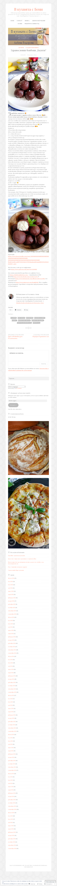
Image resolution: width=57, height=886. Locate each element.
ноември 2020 (11, 803)
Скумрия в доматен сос (40, 335)
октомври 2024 (12, 650)
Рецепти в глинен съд (32, 23)
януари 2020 (11, 835)
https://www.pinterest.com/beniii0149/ (27, 282)
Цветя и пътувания (38, 20)
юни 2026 (10, 584)
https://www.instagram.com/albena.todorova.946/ (30, 278)
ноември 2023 (11, 685)
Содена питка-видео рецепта (16, 570)
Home (12, 20)
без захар (21, 318)
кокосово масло (24, 320)
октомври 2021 (12, 767)
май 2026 (10, 588)
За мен (20, 23)
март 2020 (11, 829)
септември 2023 (12, 692)
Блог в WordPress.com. (17, 865)
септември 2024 (12, 653)
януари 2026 (11, 601)
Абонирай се (13, 405)
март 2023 (10, 711)
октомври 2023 (12, 689)
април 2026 (11, 591)
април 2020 (11, 825)
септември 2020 (12, 809)
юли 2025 (10, 620)
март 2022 (10, 750)
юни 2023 (10, 702)
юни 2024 (10, 663)
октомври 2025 (12, 610)
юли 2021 (10, 777)
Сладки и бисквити (32, 47)
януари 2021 (11, 796)
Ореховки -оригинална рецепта (16, 555)
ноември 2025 (11, 607)
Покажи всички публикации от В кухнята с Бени (30, 303)
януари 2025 (11, 640)
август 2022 (11, 734)
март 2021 (10, 790)
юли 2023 (10, 698)
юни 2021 (10, 780)
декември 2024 (12, 643)
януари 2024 (11, 679)
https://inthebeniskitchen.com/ (19, 275)
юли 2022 (10, 737)
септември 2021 (12, 770)
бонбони (30, 318)
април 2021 (10, 786)
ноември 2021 (11, 764)
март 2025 (11, 633)
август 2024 (11, 656)
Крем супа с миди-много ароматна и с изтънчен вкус (22, 558)
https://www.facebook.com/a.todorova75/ (25, 276)
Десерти (21, 47)
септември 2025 (12, 614)
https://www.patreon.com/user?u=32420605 (24, 269)
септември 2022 (12, 731)
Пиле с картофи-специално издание (17, 567)
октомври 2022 (12, 728)
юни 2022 (10, 741)
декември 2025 (12, 604)
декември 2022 (12, 721)
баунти (13, 318)
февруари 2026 (12, 597)
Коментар (43, 363)
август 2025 (11, 617)
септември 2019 (12, 848)
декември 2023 (12, 682)
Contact (19, 20)
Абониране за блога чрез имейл (20, 393)
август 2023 (11, 695)
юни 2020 (10, 819)
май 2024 (10, 666)
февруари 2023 (12, 715)
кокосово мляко (37, 320)
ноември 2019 (11, 842)
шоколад (36, 322)
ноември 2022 (11, 724)
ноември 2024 (11, 646)
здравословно (40, 318)
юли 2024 (10, 659)
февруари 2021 (11, 793)
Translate (19, 388)
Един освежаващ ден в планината (16, 336)
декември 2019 (12, 838)
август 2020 (11, 812)
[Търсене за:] (28, 378)
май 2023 (10, 705)
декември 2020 (12, 799)
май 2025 (10, 627)
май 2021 (10, 783)
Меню (27, 20)
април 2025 (11, 630)
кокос (14, 320)
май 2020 (10, 822)
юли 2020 (10, 816)
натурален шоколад (24, 322)
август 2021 (11, 773)
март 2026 (11, 594)
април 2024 (11, 669)
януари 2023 (11, 718)
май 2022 (10, 744)
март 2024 (11, 672)
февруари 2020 (12, 832)
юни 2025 (10, 623)
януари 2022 (11, 757)
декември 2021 (11, 760)
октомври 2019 (12, 845)
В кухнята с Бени (28, 9)
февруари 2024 (12, 676)
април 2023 (11, 708)
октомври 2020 (12, 806)
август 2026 (11, 578)
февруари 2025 (12, 636)
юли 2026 (10, 581)
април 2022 (11, 747)
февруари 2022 (12, 754)
